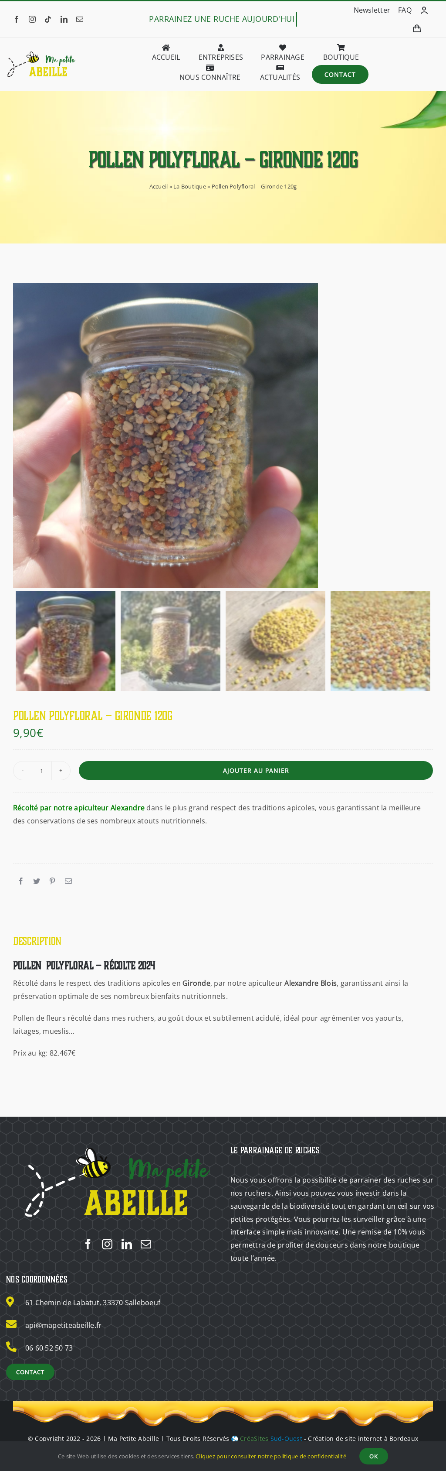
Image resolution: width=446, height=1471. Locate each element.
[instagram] (32, 19)
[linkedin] (64, 19)
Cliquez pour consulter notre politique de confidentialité (271, 1456)
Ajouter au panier (256, 770)
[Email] (68, 881)
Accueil (158, 186)
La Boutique (189, 186)
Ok (373, 1456)
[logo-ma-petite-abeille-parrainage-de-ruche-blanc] (117, 1146)
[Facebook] (21, 881)
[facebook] (16, 19)
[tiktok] (47, 19)
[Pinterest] (52, 881)
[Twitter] (36, 881)
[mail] (79, 19)
